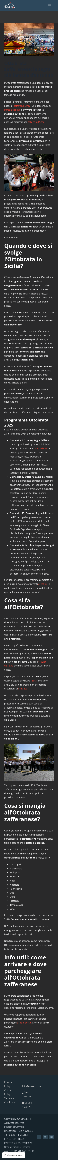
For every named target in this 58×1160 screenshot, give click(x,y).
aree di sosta (24, 1022)
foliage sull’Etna (36, 121)
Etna (34, 680)
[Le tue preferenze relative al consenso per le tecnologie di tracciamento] (13, 1155)
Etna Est (22, 688)
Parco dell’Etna (12, 109)
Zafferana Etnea (22, 105)
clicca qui (43, 583)
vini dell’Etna (41, 448)
